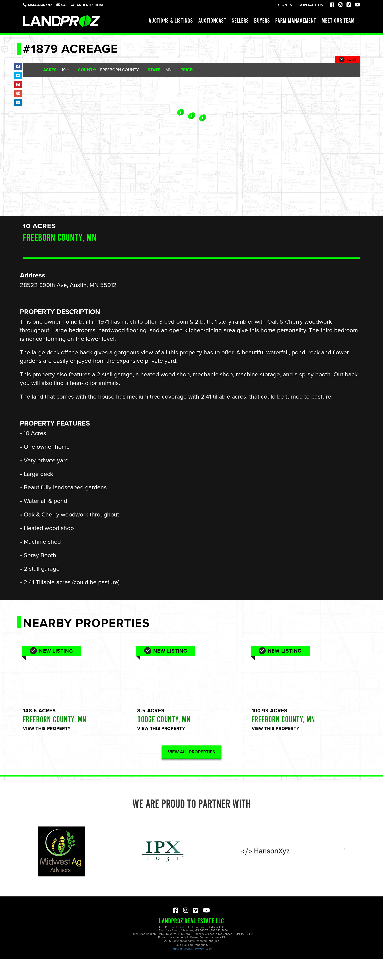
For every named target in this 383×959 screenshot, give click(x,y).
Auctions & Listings (171, 21)
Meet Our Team (338, 21)
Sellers (240, 21)
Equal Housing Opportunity (191, 945)
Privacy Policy (203, 949)
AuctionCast (212, 21)
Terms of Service (181, 949)
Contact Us (310, 5)
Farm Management (295, 21)
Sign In (285, 5)
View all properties (191, 752)
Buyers (262, 21)
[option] (119, 851)
